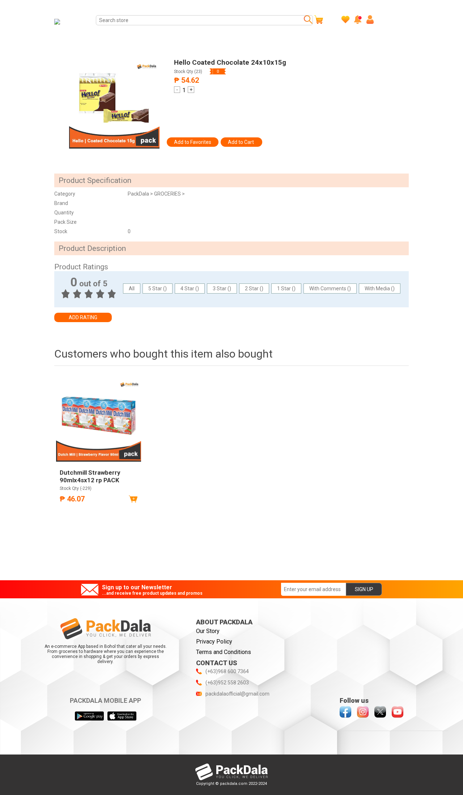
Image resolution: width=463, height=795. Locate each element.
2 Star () (254, 288)
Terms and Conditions (223, 652)
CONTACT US (216, 663)
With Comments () (330, 288)
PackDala (139, 194)
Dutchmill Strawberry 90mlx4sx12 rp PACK (90, 476)
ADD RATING (83, 317)
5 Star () (157, 288)
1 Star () (286, 288)
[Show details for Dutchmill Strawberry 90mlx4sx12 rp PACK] (98, 419)
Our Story (208, 631)
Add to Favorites (192, 142)
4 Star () (189, 288)
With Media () (380, 288)
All (132, 288)
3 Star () (222, 288)
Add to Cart (241, 142)
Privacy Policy (214, 641)
